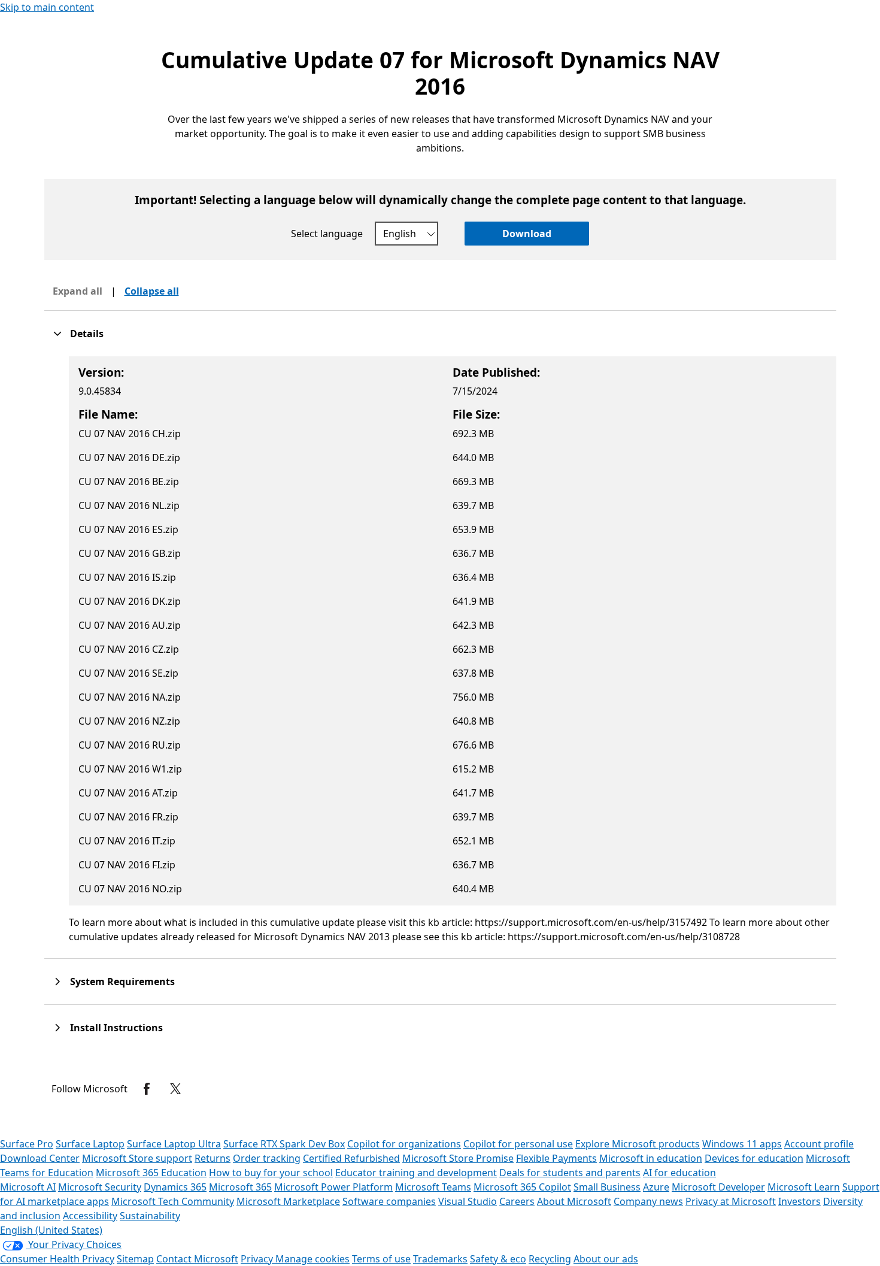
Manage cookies (312, 1258)
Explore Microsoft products (637, 1143)
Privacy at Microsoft (730, 1201)
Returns (212, 1158)
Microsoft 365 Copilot (522, 1187)
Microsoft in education (650, 1158)
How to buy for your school (271, 1172)
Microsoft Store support (137, 1158)
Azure (656, 1187)
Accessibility (90, 1215)
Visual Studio (467, 1201)
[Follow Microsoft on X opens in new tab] (175, 1088)
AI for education (679, 1172)
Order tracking (267, 1158)
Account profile (819, 1143)
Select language (327, 233)
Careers (517, 1201)
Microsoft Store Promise (458, 1158)
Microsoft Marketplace (288, 1201)
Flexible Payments (556, 1158)
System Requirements (122, 981)
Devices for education (754, 1158)
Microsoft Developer (718, 1187)
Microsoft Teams (433, 1187)
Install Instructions (116, 1027)
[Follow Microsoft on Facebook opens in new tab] (146, 1088)
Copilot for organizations (404, 1143)
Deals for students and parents (570, 1172)
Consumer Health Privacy (57, 1258)
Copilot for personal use (518, 1143)
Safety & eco (498, 1258)
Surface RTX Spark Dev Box (284, 1143)
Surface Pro (26, 1143)
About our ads (605, 1258)
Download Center (40, 1158)
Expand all (77, 291)
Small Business (607, 1187)
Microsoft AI (28, 1187)
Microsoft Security (99, 1187)
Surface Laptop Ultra (174, 1143)
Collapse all (152, 291)
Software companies (389, 1201)
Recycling (550, 1258)
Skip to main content (47, 7)
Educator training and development (416, 1172)
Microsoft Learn (803, 1187)
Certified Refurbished (351, 1158)
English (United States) (51, 1230)
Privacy (258, 1258)
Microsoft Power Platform (333, 1187)
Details (87, 333)
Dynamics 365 (175, 1187)
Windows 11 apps (742, 1143)
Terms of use (381, 1258)
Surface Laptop (90, 1143)
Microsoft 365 (240, 1187)
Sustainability (150, 1215)
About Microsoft (574, 1201)
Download (526, 233)
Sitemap (135, 1258)
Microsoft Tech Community (172, 1201)
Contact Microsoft (197, 1258)
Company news (648, 1201)
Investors (799, 1201)
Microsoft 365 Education (151, 1172)
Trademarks (440, 1258)
